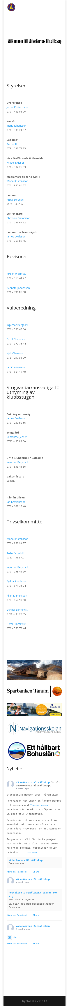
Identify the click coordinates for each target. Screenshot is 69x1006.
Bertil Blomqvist (16, 339)
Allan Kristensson (17, 595)
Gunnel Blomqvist (17, 609)
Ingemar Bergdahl (17, 325)
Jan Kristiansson (16, 367)
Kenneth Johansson (18, 288)
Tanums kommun (39, 805)
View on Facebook (17, 872)
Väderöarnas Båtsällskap (33, 782)
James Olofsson (16, 236)
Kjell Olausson (15, 353)
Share (36, 872)
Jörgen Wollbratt (16, 273)
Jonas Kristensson (17, 107)
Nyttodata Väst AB (34, 1001)
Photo (16, 937)
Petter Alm (13, 144)
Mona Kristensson (17, 181)
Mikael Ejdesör (15, 162)
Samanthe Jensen (17, 437)
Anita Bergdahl (15, 199)
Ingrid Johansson (16, 125)
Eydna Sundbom (16, 581)
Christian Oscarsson (18, 218)
